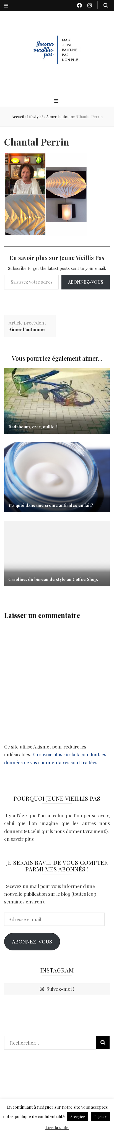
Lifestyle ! (35, 116)
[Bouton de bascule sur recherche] (105, 5)
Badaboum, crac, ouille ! (32, 426)
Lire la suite (57, 1127)
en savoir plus (19, 839)
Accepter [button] (77, 1116)
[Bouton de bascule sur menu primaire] (57, 101)
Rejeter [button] (100, 1116)
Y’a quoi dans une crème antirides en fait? (50, 505)
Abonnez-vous (85, 282)
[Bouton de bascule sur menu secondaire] (6, 5)
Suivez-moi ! (60, 989)
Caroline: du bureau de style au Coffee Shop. (53, 579)
